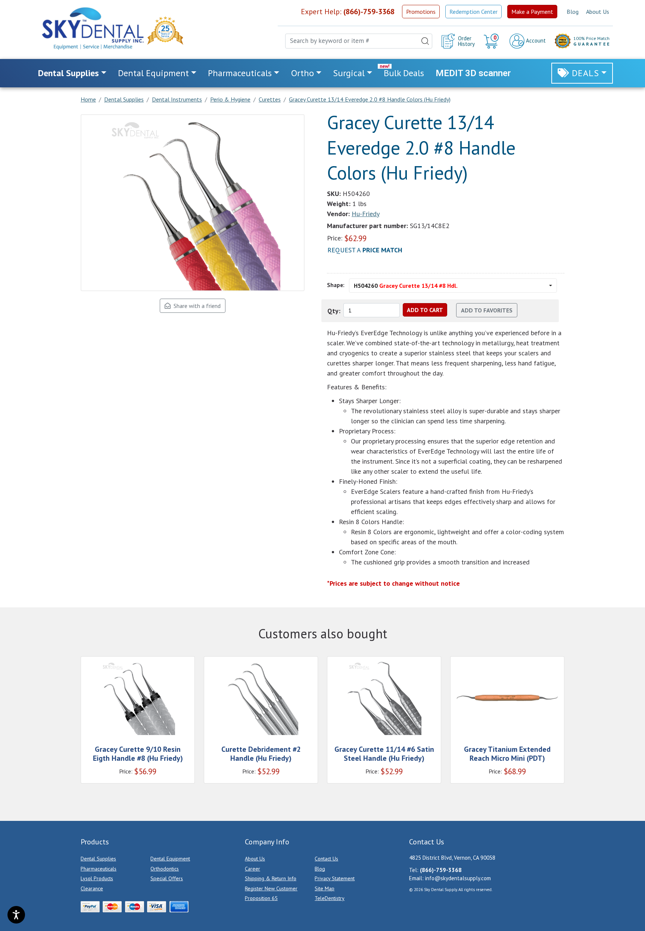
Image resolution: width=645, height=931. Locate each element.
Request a (364, 250)
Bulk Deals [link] (404, 73)
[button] (492, 41)
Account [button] (535, 40)
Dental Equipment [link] (153, 73)
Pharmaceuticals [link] (240, 73)
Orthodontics (164, 868)
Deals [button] (585, 73)
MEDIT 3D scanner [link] (473, 73)
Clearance (92, 888)
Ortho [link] (302, 73)
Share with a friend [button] (196, 305)
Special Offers (166, 878)
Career (252, 868)
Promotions (421, 11)
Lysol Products (97, 878)
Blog (573, 11)
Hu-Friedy (366, 213)
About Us (597, 11)
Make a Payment (532, 11)
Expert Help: (348, 11)
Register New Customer (271, 888)
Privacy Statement (335, 878)
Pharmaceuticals (98, 868)
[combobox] (358, 41)
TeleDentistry (330, 898)
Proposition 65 (261, 898)
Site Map (324, 888)
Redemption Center (473, 11)
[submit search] (425, 41)
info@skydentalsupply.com (458, 878)
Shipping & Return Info (270, 878)
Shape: (336, 285)
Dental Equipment (170, 858)
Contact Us (326, 858)
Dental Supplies (98, 858)
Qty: (333, 310)
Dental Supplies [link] (68, 73)
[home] (92, 28)
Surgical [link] (349, 73)
